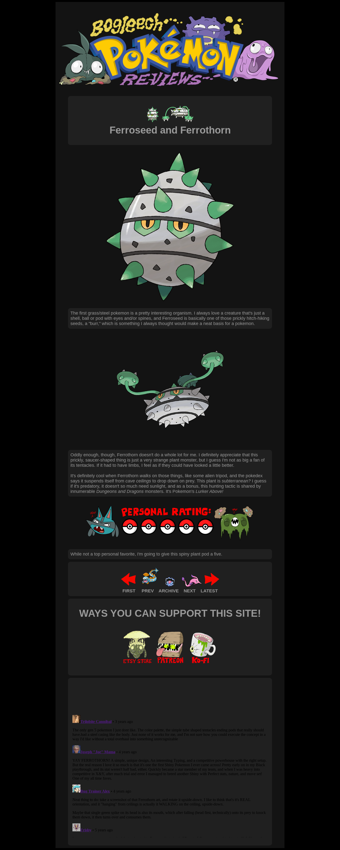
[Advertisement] (161, 696)
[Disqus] (170, 775)
